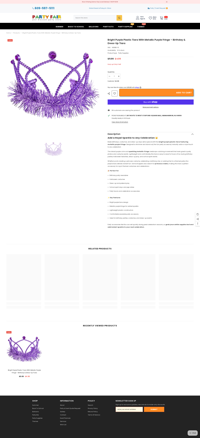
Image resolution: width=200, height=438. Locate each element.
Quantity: (111, 72)
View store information (120, 122)
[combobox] (95, 18)
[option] (53, 85)
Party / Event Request (158, 8)
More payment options (151, 107)
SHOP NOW (114, 2)
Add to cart (184, 92)
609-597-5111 (45, 8)
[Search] (97, 18)
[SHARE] (110, 93)
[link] (114, 93)
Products (16, 33)
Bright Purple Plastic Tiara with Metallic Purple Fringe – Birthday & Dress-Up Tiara (24, 371)
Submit (154, 409)
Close (167, 2)
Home (8, 33)
